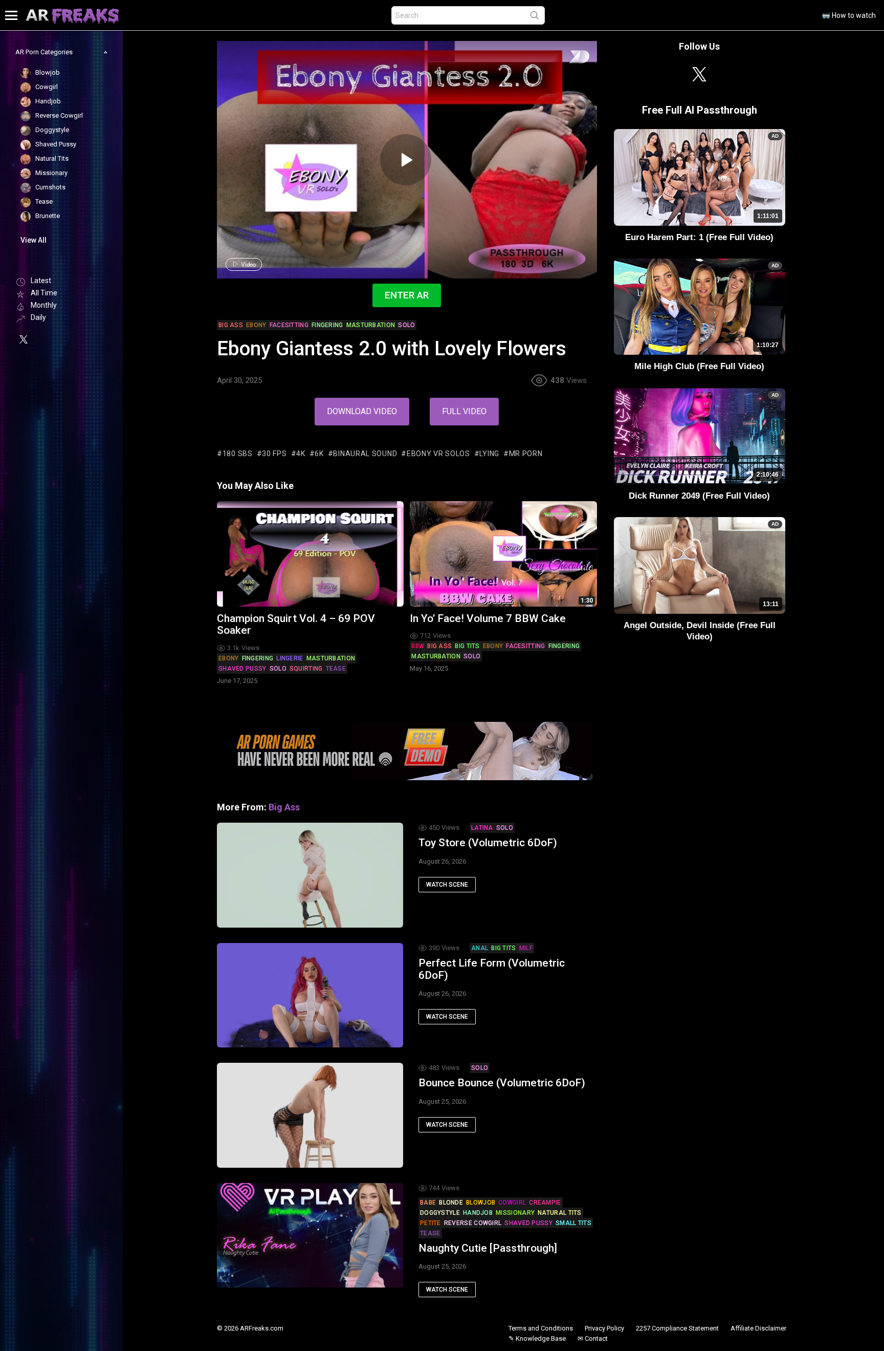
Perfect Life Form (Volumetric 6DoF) (491, 969)
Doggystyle (440, 1212)
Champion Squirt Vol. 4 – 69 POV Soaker (296, 624)
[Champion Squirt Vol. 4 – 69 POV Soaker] (310, 553)
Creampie (545, 1202)
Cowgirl (512, 1202)
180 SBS (238, 453)
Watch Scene (447, 884)
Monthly (44, 305)
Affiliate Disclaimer (758, 1328)
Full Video (464, 411)
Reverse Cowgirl (473, 1223)
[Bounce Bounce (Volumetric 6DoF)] (310, 1115)
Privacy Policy (604, 1328)
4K (300, 453)
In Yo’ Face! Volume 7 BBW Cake (488, 618)
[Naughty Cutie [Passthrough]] (310, 1235)
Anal (479, 948)
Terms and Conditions (541, 1328)
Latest (41, 280)
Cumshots (49, 187)
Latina (482, 827)
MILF (526, 948)
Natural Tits (560, 1212)
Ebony (228, 658)
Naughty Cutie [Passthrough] (487, 1248)
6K (319, 453)
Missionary (515, 1212)
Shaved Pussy (242, 668)
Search (534, 17)
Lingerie (289, 658)
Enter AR (407, 295)
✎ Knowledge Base (537, 1338)
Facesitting (525, 646)
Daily (38, 317)
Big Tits (467, 646)
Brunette (47, 216)
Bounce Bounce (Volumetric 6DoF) (501, 1083)
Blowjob (480, 1202)
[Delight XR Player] (566, 58)
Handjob (478, 1212)
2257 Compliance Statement (677, 1328)
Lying (489, 453)
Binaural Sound (365, 453)
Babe (428, 1202)
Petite (430, 1223)
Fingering (258, 658)
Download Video (362, 411)
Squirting (306, 668)
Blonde (451, 1202)
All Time (44, 293)
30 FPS (274, 453)
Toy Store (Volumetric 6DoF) (487, 843)
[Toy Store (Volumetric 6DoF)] (310, 875)
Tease (336, 668)
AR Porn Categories (44, 52)
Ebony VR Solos (438, 453)
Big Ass (439, 646)
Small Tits (573, 1223)
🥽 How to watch (849, 15)
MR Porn (526, 453)
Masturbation (331, 658)
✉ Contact (593, 1338)
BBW (417, 646)
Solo (278, 668)
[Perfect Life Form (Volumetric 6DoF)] (310, 995)
